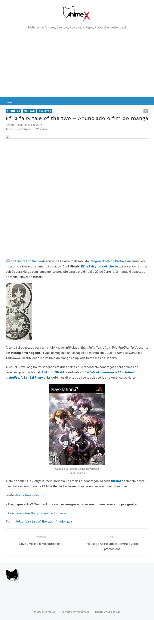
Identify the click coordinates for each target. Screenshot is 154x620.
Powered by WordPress (75, 611)
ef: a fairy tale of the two (35, 521)
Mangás (29, 111)
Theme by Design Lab (107, 611)
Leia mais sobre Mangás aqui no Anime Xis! (38, 513)
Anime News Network (30, 495)
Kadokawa (65, 521)
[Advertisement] (77, 63)
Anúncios (13, 111)
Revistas (44, 111)
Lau (11, 125)
